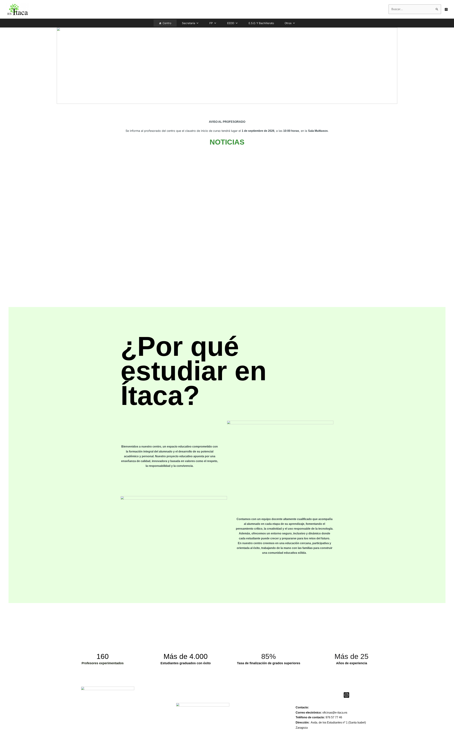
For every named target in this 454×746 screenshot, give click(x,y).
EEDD (230, 23)
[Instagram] (446, 9)
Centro (167, 23)
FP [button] (211, 23)
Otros (288, 23)
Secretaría (188, 23)
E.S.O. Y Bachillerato (261, 23)
